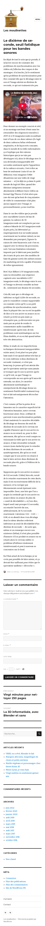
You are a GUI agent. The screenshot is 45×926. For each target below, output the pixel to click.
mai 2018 (10, 827)
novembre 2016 (13, 837)
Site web (7, 656)
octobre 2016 (11, 840)
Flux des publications (16, 881)
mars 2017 (10, 834)
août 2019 (10, 817)
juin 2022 (10, 808)
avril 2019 (10, 821)
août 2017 (10, 830)
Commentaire (10, 599)
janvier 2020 (11, 814)
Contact (7, 904)
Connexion (11, 878)
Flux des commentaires (17, 885)
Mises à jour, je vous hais (17, 770)
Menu (37, 19)
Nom (6, 634)
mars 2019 (10, 824)
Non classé (11, 859)
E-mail (7, 645)
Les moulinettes (14, 30)
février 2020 (11, 811)
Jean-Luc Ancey (13, 572)
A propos (7, 899)
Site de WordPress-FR (16, 888)
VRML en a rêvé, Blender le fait (20, 753)
